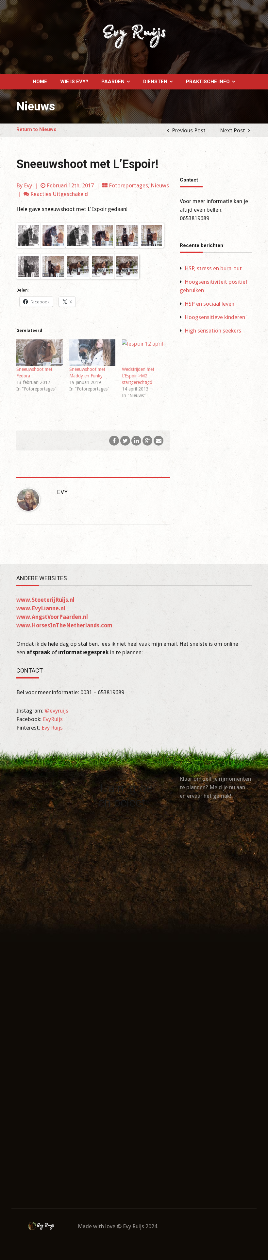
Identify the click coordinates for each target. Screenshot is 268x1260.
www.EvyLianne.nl (40, 608)
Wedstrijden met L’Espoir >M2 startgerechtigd (138, 376)
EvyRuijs (53, 719)
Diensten (155, 82)
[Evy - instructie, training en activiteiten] (134, 36)
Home (40, 82)
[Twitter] (125, 440)
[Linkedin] (136, 440)
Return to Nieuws (36, 129)
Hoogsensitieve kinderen (215, 317)
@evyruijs (56, 710)
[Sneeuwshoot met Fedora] (39, 352)
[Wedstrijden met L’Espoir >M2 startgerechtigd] (145, 352)
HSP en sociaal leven (209, 303)
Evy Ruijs (52, 727)
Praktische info (208, 82)
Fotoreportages (128, 185)
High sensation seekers (213, 330)
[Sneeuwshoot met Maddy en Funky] (92, 352)
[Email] (158, 440)
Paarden (113, 82)
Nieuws (160, 185)
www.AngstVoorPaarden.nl (52, 617)
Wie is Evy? (74, 82)
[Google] (147, 440)
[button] (28, 235)
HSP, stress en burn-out (213, 268)
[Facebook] (114, 440)
